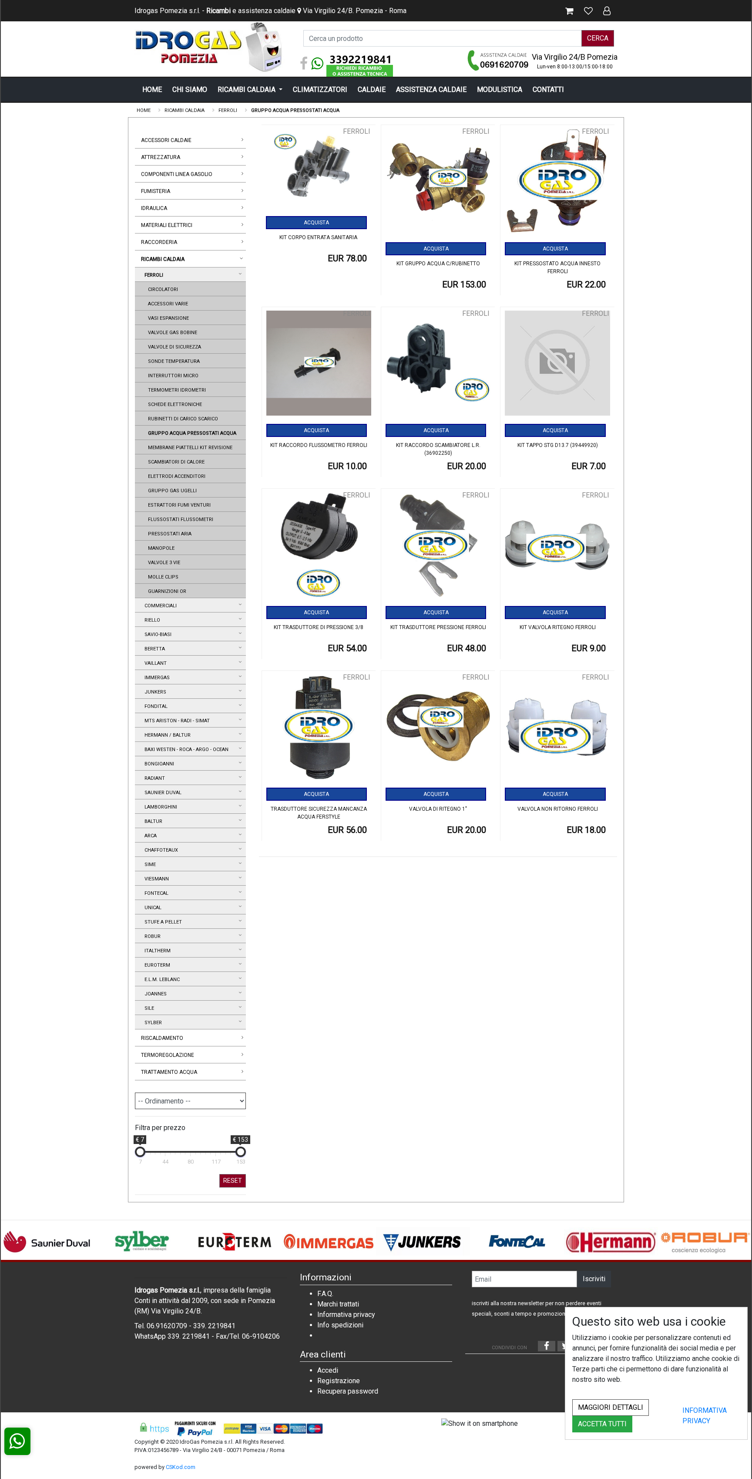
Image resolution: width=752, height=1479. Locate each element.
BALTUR (152, 821)
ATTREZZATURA (160, 157)
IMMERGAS (156, 677)
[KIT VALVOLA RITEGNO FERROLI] (557, 547)
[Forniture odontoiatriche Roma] (210, 47)
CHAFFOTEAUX (160, 850)
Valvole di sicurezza (173, 347)
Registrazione (338, 1381)
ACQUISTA (316, 223)
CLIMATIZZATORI (320, 89)
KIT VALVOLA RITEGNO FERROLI (558, 627)
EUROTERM (156, 965)
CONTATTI (548, 89)
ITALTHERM (156, 951)
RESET (232, 1180)
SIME (149, 864)
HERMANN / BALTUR (166, 735)
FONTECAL (155, 893)
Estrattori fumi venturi (178, 505)
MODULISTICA (499, 89)
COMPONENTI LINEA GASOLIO (176, 174)
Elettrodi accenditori (175, 476)
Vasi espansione (167, 318)
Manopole (160, 548)
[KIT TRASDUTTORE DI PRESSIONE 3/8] (318, 547)
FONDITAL (155, 706)
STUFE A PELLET (162, 922)
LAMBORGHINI (159, 807)
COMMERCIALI (159, 606)
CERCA (597, 38)
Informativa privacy (346, 1314)
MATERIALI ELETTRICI (166, 225)
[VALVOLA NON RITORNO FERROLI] (557, 729)
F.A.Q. (325, 1293)
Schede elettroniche (173, 404)
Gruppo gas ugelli (171, 491)
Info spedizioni (340, 1325)
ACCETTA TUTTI (602, 1424)
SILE (148, 1008)
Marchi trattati (338, 1304)
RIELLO (151, 620)
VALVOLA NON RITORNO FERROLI (557, 809)
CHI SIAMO (189, 89)
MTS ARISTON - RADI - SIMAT (176, 721)
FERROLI (152, 275)
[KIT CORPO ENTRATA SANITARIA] (318, 171)
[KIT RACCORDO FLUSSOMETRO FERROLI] (318, 366)
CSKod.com (180, 1467)
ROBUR (151, 936)
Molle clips (161, 577)
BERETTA (153, 649)
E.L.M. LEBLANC (161, 979)
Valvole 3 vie (162, 562)
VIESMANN (155, 879)
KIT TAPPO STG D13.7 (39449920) (557, 445)
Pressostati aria (168, 534)
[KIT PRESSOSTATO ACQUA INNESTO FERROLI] (557, 184)
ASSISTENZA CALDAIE (431, 89)
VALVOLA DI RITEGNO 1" (438, 809)
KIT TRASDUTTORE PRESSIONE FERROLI (438, 627)
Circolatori (161, 289)
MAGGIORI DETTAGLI (610, 1407)
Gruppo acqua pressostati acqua (190, 433)
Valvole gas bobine (171, 332)
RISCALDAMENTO (162, 1038)
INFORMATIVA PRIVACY (704, 1415)
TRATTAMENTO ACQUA (169, 1072)
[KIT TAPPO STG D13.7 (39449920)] (557, 366)
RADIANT (153, 778)
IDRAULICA (154, 208)
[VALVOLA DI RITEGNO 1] (438, 729)
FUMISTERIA (155, 191)
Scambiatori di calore (175, 462)
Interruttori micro (171, 376)
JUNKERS (154, 692)
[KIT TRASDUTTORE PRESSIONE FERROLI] (438, 547)
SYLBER (152, 1022)
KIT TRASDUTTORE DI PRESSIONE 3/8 (318, 627)
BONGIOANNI (158, 764)
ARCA (149, 836)
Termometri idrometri (175, 390)
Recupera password (347, 1391)
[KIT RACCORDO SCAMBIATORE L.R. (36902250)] (438, 366)
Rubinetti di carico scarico (181, 419)
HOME (152, 89)
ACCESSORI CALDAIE (166, 140)
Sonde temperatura (172, 361)
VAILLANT (154, 663)
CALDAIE (372, 89)
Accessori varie (166, 304)
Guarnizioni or (165, 591)
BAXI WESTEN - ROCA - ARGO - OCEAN (185, 749)
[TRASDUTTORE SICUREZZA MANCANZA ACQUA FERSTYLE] (318, 729)
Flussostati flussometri (179, 519)
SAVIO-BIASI (156, 634)
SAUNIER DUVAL (161, 792)
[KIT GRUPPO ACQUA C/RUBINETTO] (438, 184)
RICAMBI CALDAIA (247, 89)
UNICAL (151, 907)
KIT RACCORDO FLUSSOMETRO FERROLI (318, 445)
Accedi (327, 1370)
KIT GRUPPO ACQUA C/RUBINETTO (438, 264)
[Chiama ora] (498, 60)
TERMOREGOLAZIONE (167, 1055)
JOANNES (154, 994)
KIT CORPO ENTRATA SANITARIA (318, 237)
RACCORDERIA (159, 242)
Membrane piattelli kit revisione (188, 447)
